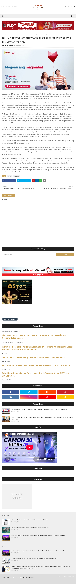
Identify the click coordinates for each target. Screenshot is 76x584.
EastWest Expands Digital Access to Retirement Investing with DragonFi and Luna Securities (38, 535)
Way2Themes (16, 581)
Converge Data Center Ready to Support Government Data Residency (33, 357)
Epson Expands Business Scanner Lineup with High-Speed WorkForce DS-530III (34, 558)
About (65, 576)
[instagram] (72, 7)
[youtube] (47, 397)
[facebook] (65, 7)
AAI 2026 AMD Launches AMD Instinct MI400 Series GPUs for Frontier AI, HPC (37, 365)
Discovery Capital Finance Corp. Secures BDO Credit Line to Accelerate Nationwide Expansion (39, 409)
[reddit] (47, 392)
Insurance (8, 34)
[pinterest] (74, 7)
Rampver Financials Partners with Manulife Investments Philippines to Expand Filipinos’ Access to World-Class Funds (42, 418)
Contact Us (71, 576)
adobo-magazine (7, 45)
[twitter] (68, 7)
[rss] (65, 397)
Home (3, 34)
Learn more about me (10, 319)
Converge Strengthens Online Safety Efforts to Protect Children (30, 527)
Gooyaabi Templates (33, 581)
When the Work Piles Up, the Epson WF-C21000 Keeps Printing (29, 520)
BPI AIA (9, 176)
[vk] (10, 397)
